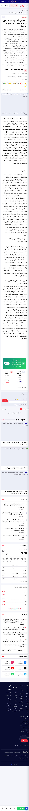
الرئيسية (26, 10)
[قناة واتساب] (17, 745)
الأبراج (21, 693)
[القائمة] (27, 5)
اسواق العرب (27, 702)
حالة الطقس (21, 690)
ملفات (21, 705)
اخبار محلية (24, 17)
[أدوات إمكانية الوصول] (26, 808)
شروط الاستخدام (15, 705)
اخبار (23, 10)
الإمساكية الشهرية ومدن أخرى (15, 608)
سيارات (26, 706)
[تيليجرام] (10, 808)
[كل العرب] (22, 6)
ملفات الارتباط (16, 755)
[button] (20, 377)
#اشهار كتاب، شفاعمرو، (22, 387)
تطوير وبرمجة (15, 764)
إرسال (4, 400)
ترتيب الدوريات (21, 702)
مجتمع (27, 712)
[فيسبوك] (14, 808)
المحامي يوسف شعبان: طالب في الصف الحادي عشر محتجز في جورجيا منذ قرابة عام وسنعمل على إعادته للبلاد (13, 521)
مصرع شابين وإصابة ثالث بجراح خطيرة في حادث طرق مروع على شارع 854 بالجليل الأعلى (13, 513)
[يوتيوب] (22, 745)
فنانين (27, 696)
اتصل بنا (16, 696)
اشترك (24, 740)
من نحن (16, 691)
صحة (27, 709)
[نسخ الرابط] (2, 808)
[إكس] (6, 808)
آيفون (5, 380)
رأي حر (27, 699)
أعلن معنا (16, 700)
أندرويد (7, 382)
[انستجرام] (25, 745)
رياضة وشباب (26, 692)
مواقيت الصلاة (21, 697)
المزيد (3, 419)
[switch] (2, 1)
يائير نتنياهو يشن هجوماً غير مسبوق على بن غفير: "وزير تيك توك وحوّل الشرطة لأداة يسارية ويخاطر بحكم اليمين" (14, 505)
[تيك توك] (15, 745)
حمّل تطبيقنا (22, 758)
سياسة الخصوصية (15, 710)
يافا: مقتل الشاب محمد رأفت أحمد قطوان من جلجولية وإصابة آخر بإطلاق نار (14, 529)
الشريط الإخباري (21, 709)
